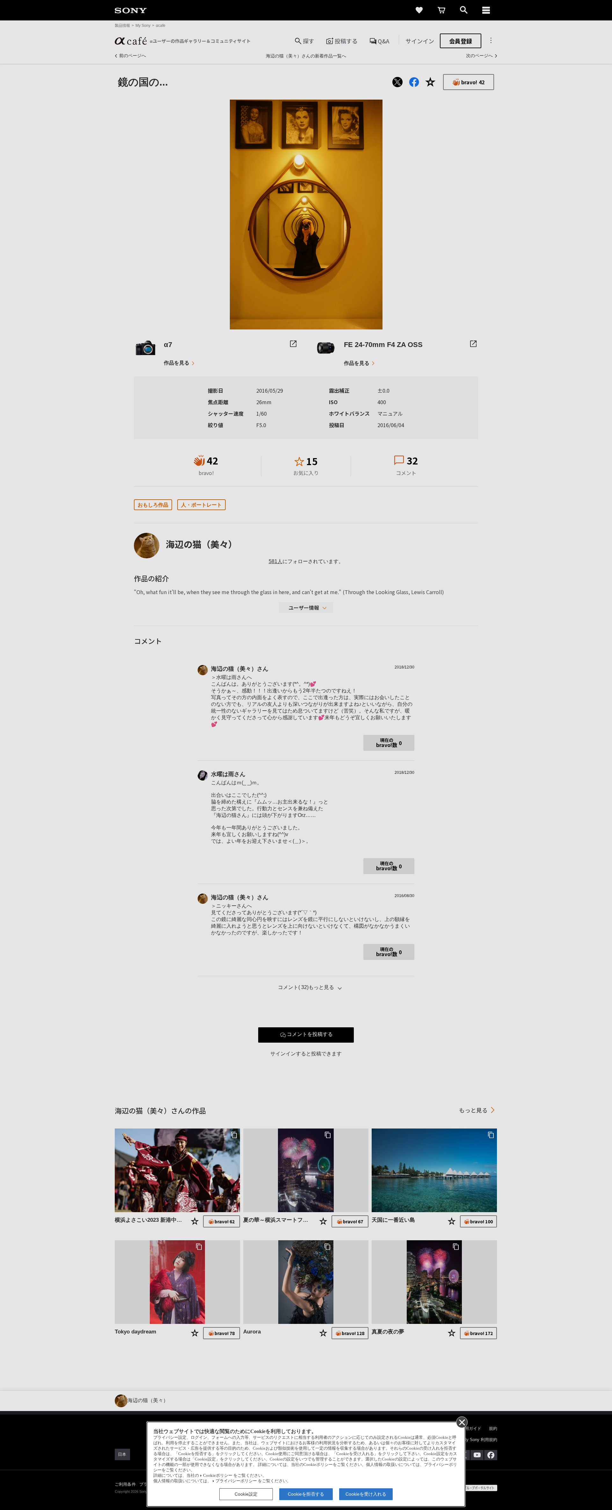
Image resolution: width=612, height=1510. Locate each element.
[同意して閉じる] (461, 1421)
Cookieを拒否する (306, 1494)
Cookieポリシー (217, 1475)
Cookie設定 (246, 1494)
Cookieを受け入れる (366, 1494)
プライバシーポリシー (236, 1481)
